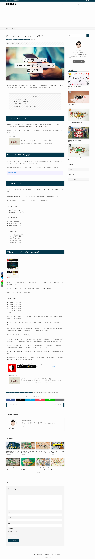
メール (9, 517)
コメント (10, 493)
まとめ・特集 (9, 39)
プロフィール (41, 554)
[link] (23, 426)
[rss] (86, 1)
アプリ (14, 39)
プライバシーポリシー (56, 554)
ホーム (35, 554)
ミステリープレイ (51, 392)
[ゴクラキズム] (11, 4)
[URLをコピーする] (59, 400)
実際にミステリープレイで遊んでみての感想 (25, 106)
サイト (9, 523)
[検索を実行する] (87, 35)
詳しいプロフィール (78, 61)
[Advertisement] (47, 17)
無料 (57, 392)
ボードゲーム (19, 39)
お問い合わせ (47, 554)
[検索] (88, 1)
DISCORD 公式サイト (13, 172)
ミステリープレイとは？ (20, 103)
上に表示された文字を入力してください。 (17, 531)
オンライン (36, 392)
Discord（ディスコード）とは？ (22, 101)
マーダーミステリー (25, 39)
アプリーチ (54, 366)
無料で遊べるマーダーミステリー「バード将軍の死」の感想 (36, 140)
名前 (9, 512)
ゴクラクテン (13, 428)
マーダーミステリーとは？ (20, 99)
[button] (10, 400)
